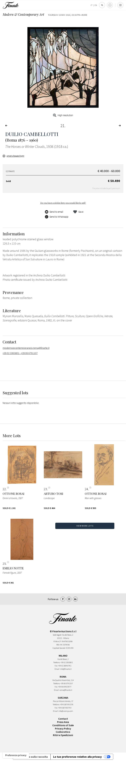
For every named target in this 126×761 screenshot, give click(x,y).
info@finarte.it (66, 669)
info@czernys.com (65, 711)
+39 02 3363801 (67, 662)
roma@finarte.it (65, 690)
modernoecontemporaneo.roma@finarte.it (26, 347)
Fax (56, 665)
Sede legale (57, 635)
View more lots (84, 526)
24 (86, 489)
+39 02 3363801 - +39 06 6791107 (20, 353)
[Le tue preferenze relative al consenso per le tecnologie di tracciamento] (16, 755)
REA (58, 644)
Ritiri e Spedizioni (63, 735)
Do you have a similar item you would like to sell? (63, 202)
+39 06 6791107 (67, 683)
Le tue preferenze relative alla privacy (77, 756)
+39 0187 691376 (66, 704)
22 (4, 489)
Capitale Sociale (59, 648)
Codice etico (63, 731)
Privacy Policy (63, 728)
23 (45, 489)
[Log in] (110, 5)
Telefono (56, 662)
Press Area (63, 722)
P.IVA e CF (57, 641)
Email (57, 669)
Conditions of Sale (63, 725)
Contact (63, 718)
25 (4, 563)
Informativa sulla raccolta (32, 756)
